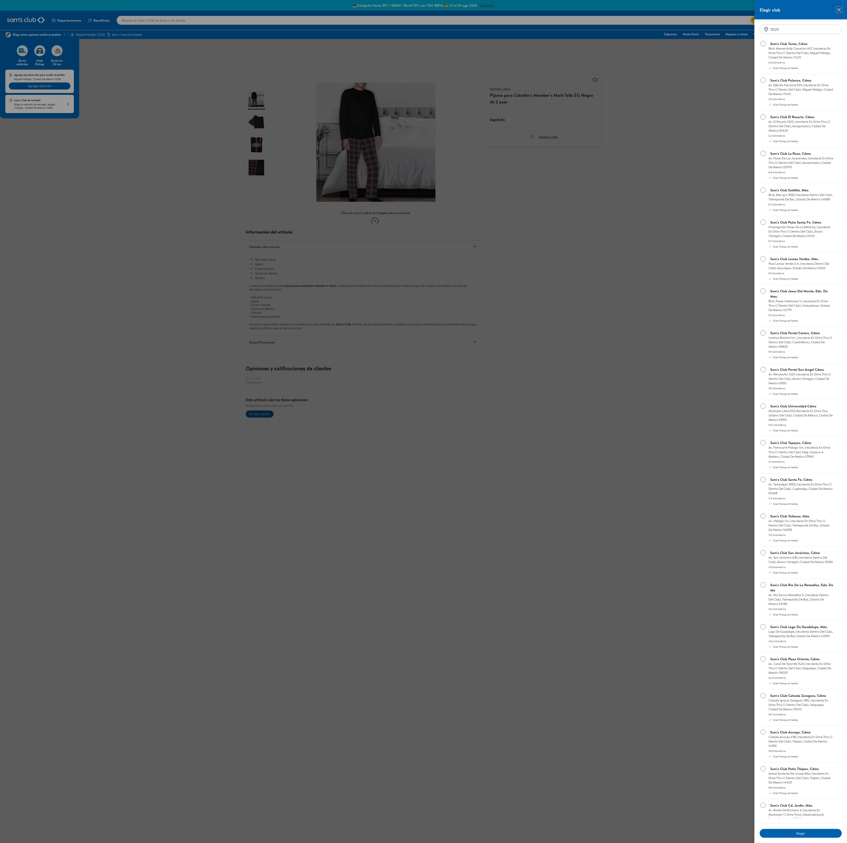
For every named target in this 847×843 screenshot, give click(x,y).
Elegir (800, 833)
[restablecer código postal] (766, 29)
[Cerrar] (839, 9)
